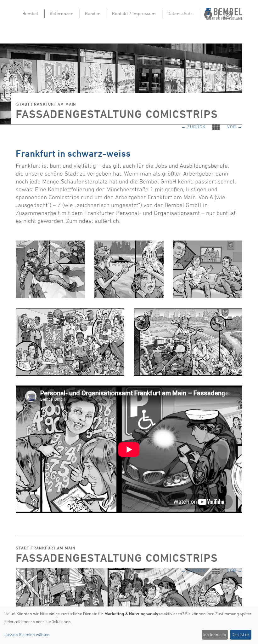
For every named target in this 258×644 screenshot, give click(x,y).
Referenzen (61, 13)
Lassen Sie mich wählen (27, 634)
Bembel (30, 13)
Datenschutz (180, 13)
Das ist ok (241, 634)
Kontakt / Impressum (134, 13)
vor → (234, 125)
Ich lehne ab (214, 634)
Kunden (92, 13)
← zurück (196, 126)
